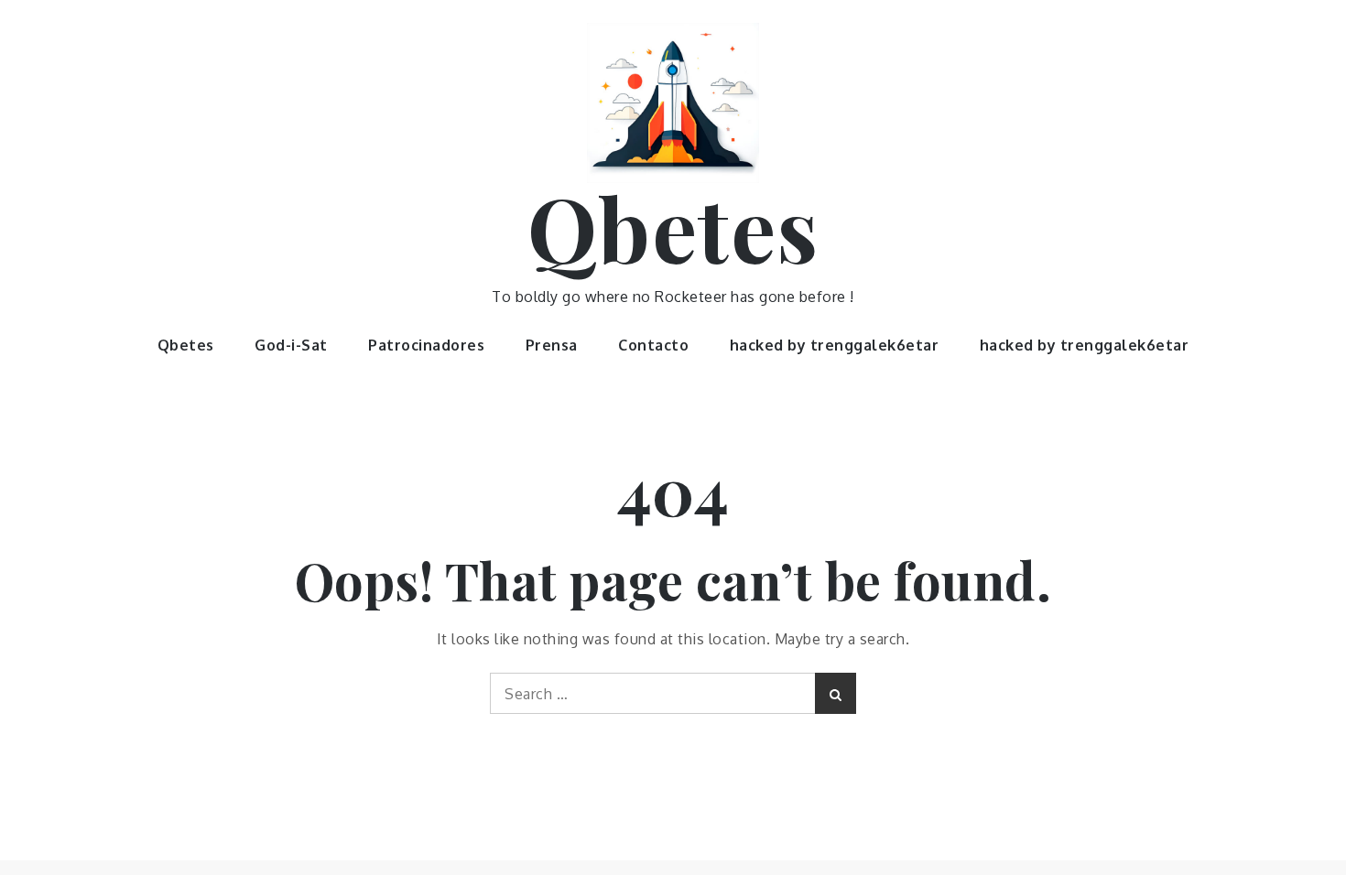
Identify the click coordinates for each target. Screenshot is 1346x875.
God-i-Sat (291, 345)
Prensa (552, 345)
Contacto (653, 345)
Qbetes (673, 227)
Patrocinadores (426, 345)
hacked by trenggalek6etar (834, 345)
